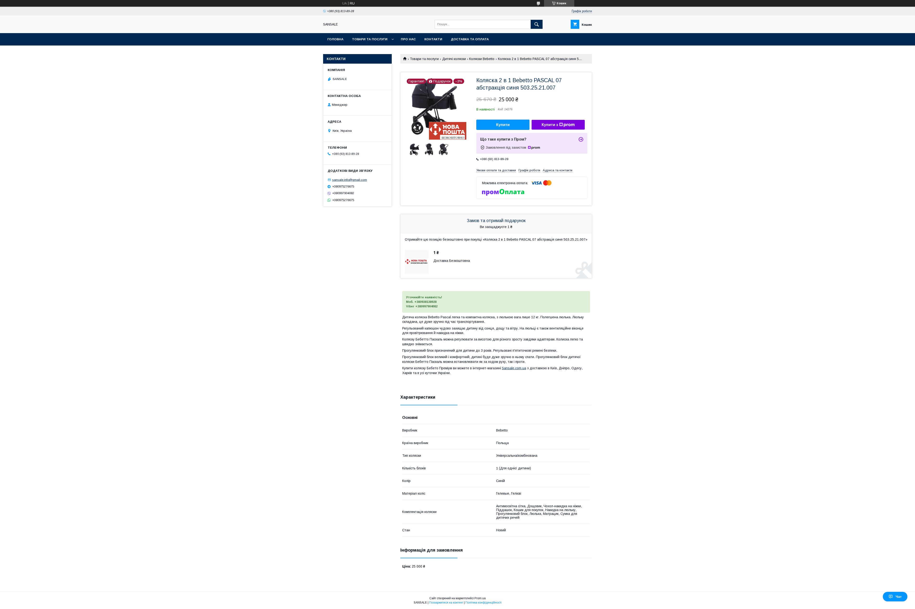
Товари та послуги (369, 39)
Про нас (408, 39)
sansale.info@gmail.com (349, 180)
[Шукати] (537, 24)
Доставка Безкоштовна (451, 261)
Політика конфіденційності (483, 602)
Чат (899, 597)
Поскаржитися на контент (446, 602)
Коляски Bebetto (481, 59)
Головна (335, 39)
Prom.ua (480, 598)
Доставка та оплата (470, 39)
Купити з (550, 125)
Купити (503, 125)
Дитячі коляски (454, 59)
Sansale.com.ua (514, 368)
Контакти (433, 39)
